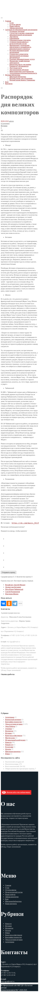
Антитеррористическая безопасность (23, 73)
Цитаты (8, 749)
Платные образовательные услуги (22, 59)
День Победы (10, 726)
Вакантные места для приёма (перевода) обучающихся (20, 65)
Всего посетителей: (12, 766)
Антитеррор (9, 717)
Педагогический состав (14, 892)
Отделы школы (15, 24)
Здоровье (8, 729)
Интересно (9, 731)
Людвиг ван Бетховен (13, 587)
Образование (14, 38)
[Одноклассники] (9, 603)
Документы (14, 36)
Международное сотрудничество (22, 71)
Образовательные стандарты (20, 40)
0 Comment (5, 123)
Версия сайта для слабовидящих (18, 792)
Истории (4, 126)
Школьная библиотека (18, 76)
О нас (12, 22)
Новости (8, 742)
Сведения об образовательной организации (21, 29)
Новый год (9, 745)
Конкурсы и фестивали (13, 735)
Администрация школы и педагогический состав (19, 43)
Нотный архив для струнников (21, 78)
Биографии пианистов (13, 722)
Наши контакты (11, 904)
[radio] (21, 537)
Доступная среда (16, 68)
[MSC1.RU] (12, 15)
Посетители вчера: (12, 764)
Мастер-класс (10, 738)
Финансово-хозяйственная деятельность (20, 62)
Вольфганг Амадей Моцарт (15, 585)
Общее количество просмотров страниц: (20, 769)
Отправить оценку (8, 572)
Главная (8, 21)
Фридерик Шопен (11, 594)
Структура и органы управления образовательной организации (22, 34)
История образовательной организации (19, 51)
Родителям (9, 747)
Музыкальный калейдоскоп (15, 740)
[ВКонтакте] (3, 603)
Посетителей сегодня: (13, 762)
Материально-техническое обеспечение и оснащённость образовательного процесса (20, 47)
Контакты (8, 83)
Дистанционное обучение (19, 69)
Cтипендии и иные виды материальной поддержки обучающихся (19, 56)
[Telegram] (14, 603)
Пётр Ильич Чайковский (14, 589)
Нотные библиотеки (12, 75)
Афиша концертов (16, 28)
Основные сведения (17, 31)
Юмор (7, 754)
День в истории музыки (14, 724)
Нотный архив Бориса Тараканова (22, 80)
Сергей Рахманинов (12, 592)
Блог (7, 82)
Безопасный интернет (13, 719)
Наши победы (15, 26)
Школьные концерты (13, 751)
